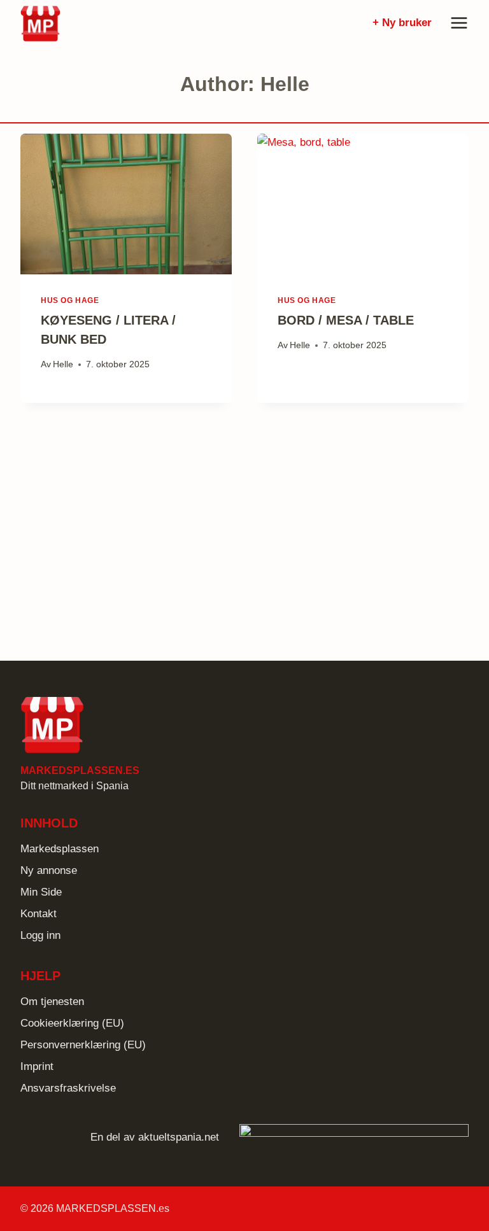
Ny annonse (48, 870)
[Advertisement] (244, 526)
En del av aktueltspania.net (154, 1137)
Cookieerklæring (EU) (72, 1023)
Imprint (36, 1066)
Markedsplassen (59, 849)
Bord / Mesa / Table (346, 320)
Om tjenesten (52, 1001)
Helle (63, 364)
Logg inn (40, 935)
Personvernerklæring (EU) (83, 1045)
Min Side (41, 892)
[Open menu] (456, 23)
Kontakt (38, 914)
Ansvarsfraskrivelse (68, 1088)
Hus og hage (70, 300)
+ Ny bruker (402, 23)
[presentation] (126, 204)
